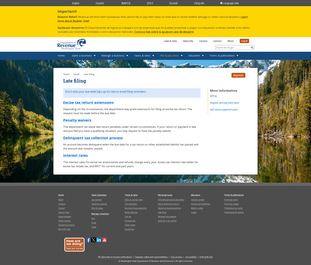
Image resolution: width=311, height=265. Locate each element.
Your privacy (176, 257)
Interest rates (75, 155)
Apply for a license (99, 204)
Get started (96, 199)
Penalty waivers (77, 120)
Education (194, 55)
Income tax (129, 229)
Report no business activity (169, 208)
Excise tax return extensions (88, 102)
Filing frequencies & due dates (171, 199)
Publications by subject (234, 212)
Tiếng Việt (199, 3)
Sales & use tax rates (134, 199)
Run (93, 218)
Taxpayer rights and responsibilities (151, 257)
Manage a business (112, 55)
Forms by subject (231, 204)
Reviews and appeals (167, 216)
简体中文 (126, 3)
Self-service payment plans (224, 109)
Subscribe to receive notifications (116, 257)
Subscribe (188, 41)
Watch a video (197, 208)
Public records (64, 220)
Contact (217, 41)
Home (61, 55)
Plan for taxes (97, 208)
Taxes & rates (142, 55)
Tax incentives (131, 204)
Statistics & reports (66, 225)
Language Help (231, 3)
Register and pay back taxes (224, 102)
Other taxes (130, 225)
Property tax (130, 220)
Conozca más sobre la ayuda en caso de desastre (164, 32)
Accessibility (190, 257)
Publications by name (233, 208)
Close (94, 227)
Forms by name (231, 199)
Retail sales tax (131, 212)
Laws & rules (170, 41)
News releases (64, 216)
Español (100, 3)
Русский (173, 3)
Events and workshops (200, 204)
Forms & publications (222, 55)
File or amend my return (168, 204)
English (75, 3)
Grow (94, 222)
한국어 (150, 3)
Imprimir (238, 75)
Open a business (82, 55)
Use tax (128, 216)
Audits (193, 212)
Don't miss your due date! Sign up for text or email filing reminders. (105, 91)
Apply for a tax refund (167, 220)
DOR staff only (206, 257)
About (231, 41)
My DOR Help (64, 229)
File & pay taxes (169, 55)
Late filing (162, 212)
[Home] (67, 43)
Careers (203, 41)
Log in (244, 41)
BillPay (213, 95)
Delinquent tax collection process (93, 138)
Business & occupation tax (136, 208)
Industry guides (197, 199)
